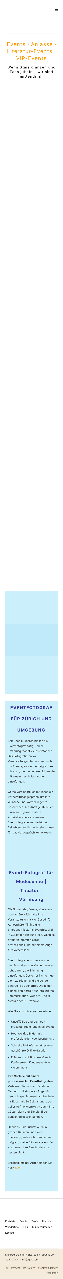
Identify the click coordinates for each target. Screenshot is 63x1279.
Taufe (34, 1221)
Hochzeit (47, 1221)
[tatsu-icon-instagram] (5, 1246)
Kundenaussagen (42, 1226)
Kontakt (9, 1232)
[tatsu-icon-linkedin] (10, 1246)
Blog (25, 1226)
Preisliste (10, 1221)
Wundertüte (12, 1226)
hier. (17, 1168)
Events (23, 1221)
